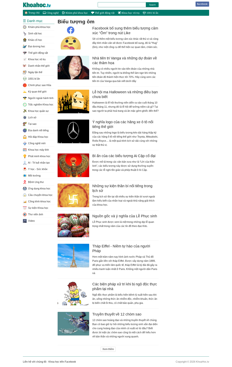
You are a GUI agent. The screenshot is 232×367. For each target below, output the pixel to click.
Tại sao (31, 124)
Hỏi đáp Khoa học (37, 137)
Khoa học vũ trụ (130, 12)
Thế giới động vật (104, 12)
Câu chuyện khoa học (40, 195)
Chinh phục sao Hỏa (39, 85)
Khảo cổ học (34, 40)
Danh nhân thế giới (38, 65)
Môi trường (34, 175)
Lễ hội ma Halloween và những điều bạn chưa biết (125, 94)
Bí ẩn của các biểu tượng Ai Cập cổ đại (123, 156)
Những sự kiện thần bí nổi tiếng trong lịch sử (122, 188)
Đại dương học (36, 46)
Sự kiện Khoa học (37, 208)
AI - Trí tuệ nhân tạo (38, 162)
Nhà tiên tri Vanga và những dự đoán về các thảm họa (124, 60)
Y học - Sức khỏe (37, 169)
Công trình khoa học (39, 201)
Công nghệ (52, 12)
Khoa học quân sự (38, 111)
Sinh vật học (34, 33)
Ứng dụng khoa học (38, 188)
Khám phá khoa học (76, 12)
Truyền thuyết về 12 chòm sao (116, 314)
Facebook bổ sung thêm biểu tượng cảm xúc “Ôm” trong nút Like (125, 30)
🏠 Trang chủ (32, 12)
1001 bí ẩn (152, 12)
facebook (202, 4)
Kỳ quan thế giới (37, 91)
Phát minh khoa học (38, 156)
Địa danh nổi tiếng (38, 130)
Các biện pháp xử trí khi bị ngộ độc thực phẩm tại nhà (124, 286)
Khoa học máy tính (38, 149)
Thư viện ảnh (35, 214)
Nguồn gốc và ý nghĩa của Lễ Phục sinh (124, 216)
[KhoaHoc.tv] (40, 5)
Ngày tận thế (34, 72)
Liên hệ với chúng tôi (34, 361)
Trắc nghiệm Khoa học (40, 104)
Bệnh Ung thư (35, 182)
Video (31, 221)
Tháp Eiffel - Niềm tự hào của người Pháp (121, 248)
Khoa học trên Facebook (62, 361)
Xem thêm (108, 349)
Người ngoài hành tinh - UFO (40, 98)
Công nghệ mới (36, 143)
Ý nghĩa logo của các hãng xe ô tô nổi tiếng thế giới (122, 124)
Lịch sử (31, 117)
